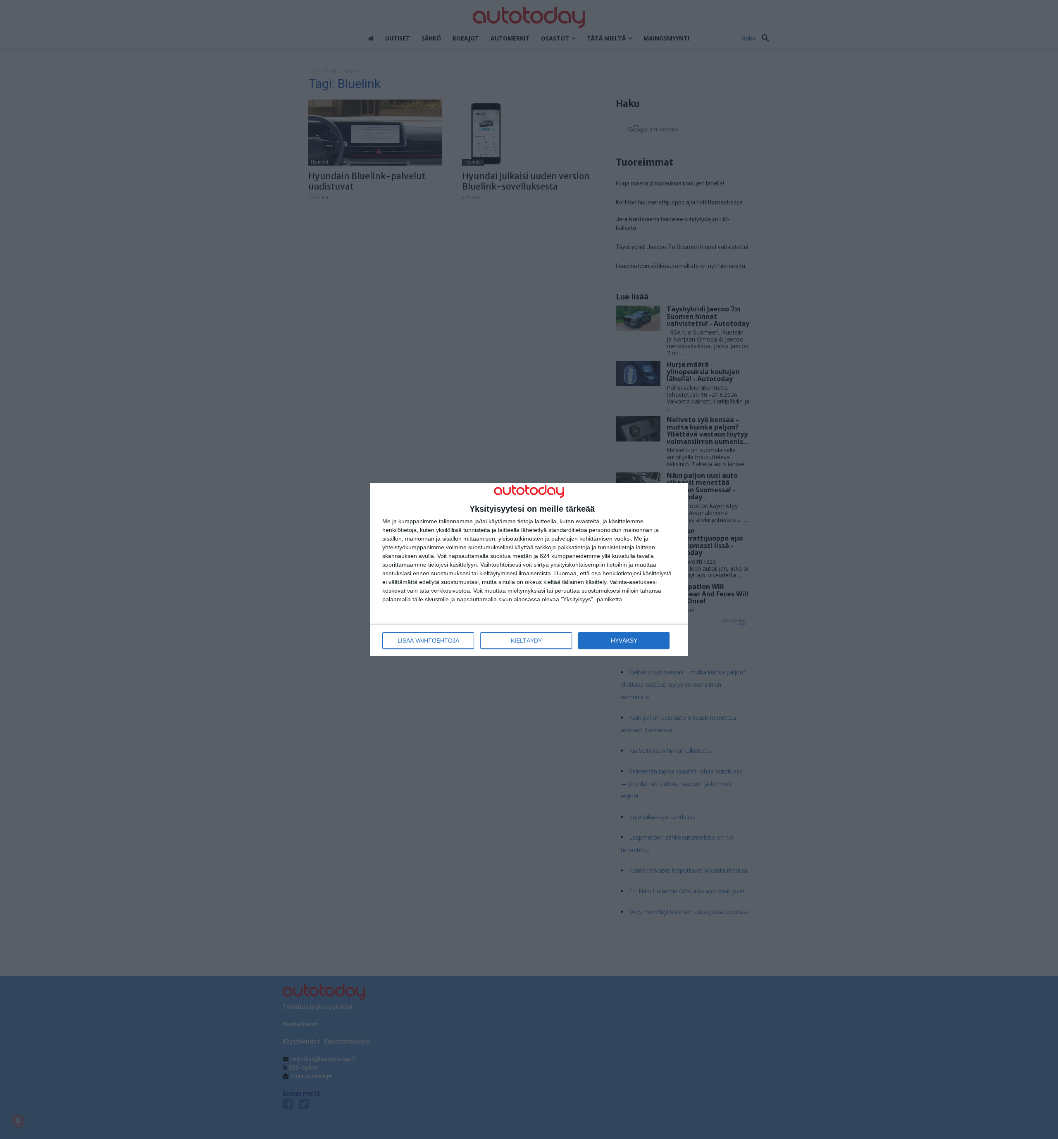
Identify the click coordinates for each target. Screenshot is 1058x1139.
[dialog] (529, 570)
